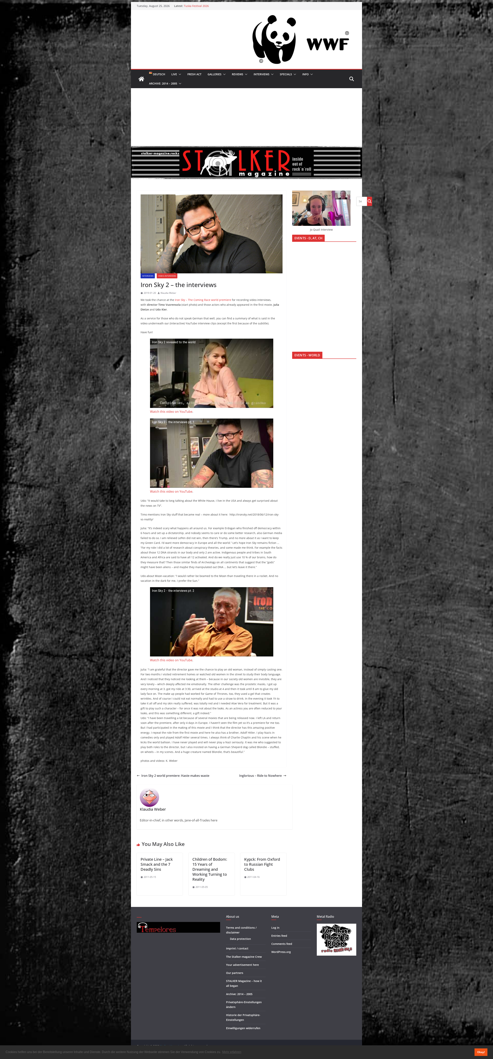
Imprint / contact (237, 948)
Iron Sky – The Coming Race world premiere (203, 300)
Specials (286, 74)
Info (305, 74)
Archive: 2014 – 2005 (163, 83)
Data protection (240, 939)
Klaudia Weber (168, 293)
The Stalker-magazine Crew (244, 957)
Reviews (237, 74)
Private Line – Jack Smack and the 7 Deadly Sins (157, 864)
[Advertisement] (246, 117)
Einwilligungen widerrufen (243, 1028)
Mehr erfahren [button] (231, 1052)
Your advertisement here (242, 965)
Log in (275, 927)
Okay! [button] (481, 1052)
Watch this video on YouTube (171, 411)
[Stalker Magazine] (141, 79)
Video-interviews (167, 276)
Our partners (234, 973)
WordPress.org (281, 952)
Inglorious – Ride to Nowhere (260, 776)
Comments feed (281, 944)
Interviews (261, 74)
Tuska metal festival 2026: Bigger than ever (211, 7)
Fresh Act (194, 74)
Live (174, 74)
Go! (369, 201)
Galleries (214, 74)
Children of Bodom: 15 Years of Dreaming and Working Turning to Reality (209, 869)
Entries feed (279, 936)
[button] (179, 74)
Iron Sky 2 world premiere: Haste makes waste (175, 776)
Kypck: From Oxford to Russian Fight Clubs (262, 864)
